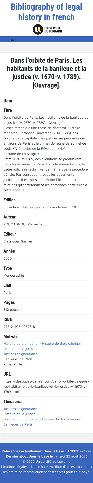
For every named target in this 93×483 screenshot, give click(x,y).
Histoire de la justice (19, 414)
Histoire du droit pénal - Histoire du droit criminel (42, 419)
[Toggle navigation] (12, 39)
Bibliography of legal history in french (46, 12)
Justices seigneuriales (20, 409)
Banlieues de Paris (17, 424)
